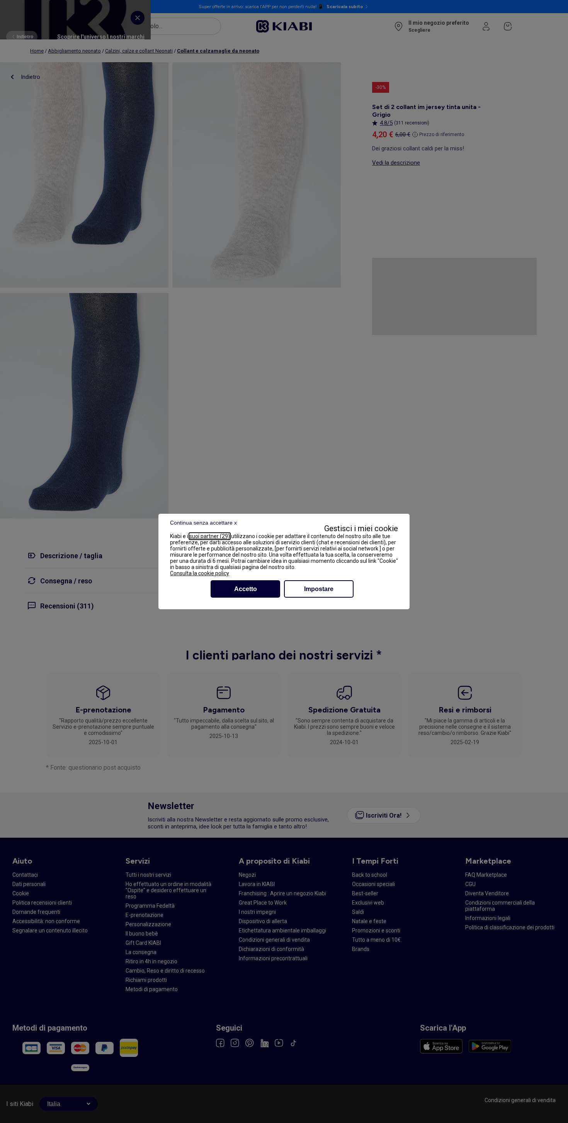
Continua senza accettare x (203, 523)
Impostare (318, 589)
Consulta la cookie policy (199, 573)
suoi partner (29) (209, 536)
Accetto (245, 589)
